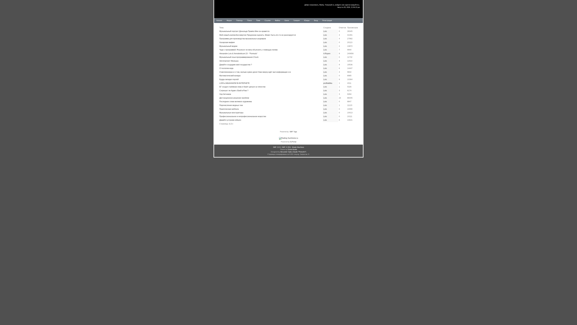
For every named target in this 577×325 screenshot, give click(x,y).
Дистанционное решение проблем (234, 98)
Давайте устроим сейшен (230, 120)
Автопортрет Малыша (228, 61)
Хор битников (225, 94)
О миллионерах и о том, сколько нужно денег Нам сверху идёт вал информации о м (255, 72)
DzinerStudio (292, 149)
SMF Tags (293, 132)
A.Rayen (326, 54)
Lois (325, 31)
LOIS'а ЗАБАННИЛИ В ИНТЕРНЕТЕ (234, 83)
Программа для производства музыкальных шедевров (242, 39)
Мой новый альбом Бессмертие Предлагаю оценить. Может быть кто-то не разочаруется (257, 35)
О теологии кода (226, 68)
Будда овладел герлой (229, 79)
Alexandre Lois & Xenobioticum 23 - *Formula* (238, 54)
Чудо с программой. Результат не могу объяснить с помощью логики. (248, 50)
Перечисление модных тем (231, 105)
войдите (338, 5)
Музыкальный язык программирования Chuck (238, 57)
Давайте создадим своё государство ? (235, 65)
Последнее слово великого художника (235, 102)
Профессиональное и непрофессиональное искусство (242, 116)
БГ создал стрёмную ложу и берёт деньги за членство (242, 87)
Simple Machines (298, 147)
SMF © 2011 (286, 147)
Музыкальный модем (228, 46)
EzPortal (293, 142)
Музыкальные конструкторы (231, 113)
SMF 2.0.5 (277, 147)
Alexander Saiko (286, 152)
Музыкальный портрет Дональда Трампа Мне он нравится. (244, 31)
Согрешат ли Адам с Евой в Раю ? (233, 91)
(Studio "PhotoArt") (299, 152)
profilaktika (327, 83)
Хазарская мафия (227, 42)
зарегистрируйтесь (352, 5)
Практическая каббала (229, 109)
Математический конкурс (230, 76)
